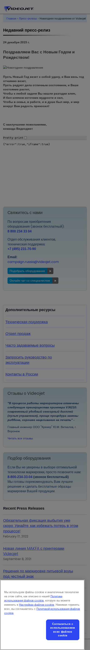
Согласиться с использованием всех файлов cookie (62, 629)
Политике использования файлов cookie (33, 598)
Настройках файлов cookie (36, 605)
